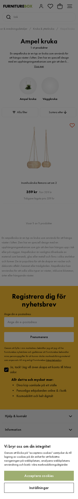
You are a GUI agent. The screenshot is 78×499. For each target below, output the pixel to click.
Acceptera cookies (38, 475)
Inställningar (39, 487)
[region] (39, 468)
